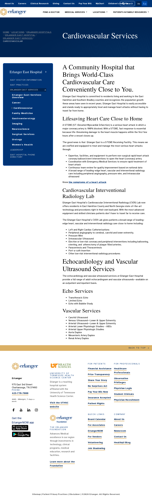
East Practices (19, 85)
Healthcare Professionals (122, 370)
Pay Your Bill (85, 3)
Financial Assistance (99, 368)
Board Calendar (97, 419)
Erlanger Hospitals (39, 32)
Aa (138, 3)
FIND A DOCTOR (51, 12)
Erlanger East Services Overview (26, 96)
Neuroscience (21, 129)
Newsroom (120, 431)
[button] (76, 12)
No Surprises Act (97, 386)
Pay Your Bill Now (98, 391)
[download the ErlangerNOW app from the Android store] (21, 436)
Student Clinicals (124, 394)
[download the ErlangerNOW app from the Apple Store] (21, 429)
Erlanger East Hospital (20, 35)
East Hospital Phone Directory (22, 156)
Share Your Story (97, 380)
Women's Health (22, 144)
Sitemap (36, 494)
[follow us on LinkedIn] (28, 410)
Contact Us (69, 3)
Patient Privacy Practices (55, 494)
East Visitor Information (26, 80)
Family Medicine (22, 113)
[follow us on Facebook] (13, 410)
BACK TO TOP (137, 348)
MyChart (100, 3)
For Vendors (95, 436)
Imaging (17, 123)
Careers (22, 3)
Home (6, 32)
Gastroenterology (23, 118)
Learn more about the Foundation (62, 463)
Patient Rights (96, 403)
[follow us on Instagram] (36, 410)
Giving (56, 3)
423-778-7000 (20, 393)
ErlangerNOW (95, 431)
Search (129, 3)
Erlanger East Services (18, 38)
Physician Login (123, 388)
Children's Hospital (118, 3)
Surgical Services (23, 134)
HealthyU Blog (122, 442)
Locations (17, 32)
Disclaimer (74, 494)
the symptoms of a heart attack (87, 182)
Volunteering (95, 442)
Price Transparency (99, 374)
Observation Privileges (121, 380)
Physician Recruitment (126, 400)
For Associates (96, 425)
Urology (17, 139)
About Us (9, 3)
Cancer (16, 102)
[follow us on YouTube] (21, 410)
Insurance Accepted (99, 397)
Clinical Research (39, 3)
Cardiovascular (23, 108)
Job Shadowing (96, 448)
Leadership (16, 150)
